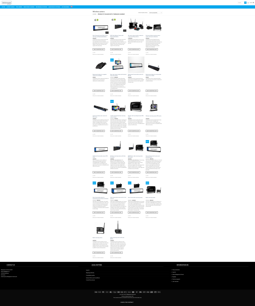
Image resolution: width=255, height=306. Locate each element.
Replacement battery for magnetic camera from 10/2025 (100, 75)
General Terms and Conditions (93, 277)
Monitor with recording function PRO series (136, 116)
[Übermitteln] (245, 3)
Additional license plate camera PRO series (100, 156)
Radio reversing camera (97, 237)
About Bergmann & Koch (178, 274)
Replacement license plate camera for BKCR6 (135, 75)
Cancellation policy (90, 275)
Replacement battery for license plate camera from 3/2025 (153, 75)
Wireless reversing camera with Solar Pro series (118, 156)
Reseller (174, 276)
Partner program (176, 279)
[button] (248, 2)
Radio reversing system (150, 197)
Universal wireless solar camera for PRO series (100, 116)
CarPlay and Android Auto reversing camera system (117, 116)
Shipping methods (90, 272)
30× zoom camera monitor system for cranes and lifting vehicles (135, 36)
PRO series (19, 7)
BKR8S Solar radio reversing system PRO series (135, 156)
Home (3, 7)
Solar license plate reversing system (135, 197)
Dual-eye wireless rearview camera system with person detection (153, 36)
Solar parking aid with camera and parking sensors (153, 156)
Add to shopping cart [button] (99, 49)
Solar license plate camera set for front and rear (118, 198)
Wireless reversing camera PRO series (153, 115)
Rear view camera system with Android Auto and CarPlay (118, 75)
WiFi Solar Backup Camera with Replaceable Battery (116, 36)
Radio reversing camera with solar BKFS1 (117, 238)
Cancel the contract (90, 280)
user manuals (175, 281)
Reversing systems (41, 7)
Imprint (87, 270)
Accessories (65, 7)
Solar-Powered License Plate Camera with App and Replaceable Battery (100, 36)
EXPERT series (10, 7)
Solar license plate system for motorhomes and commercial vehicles (100, 198)
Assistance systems (54, 7)
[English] (72, 6)
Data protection (176, 269)
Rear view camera (29, 7)
